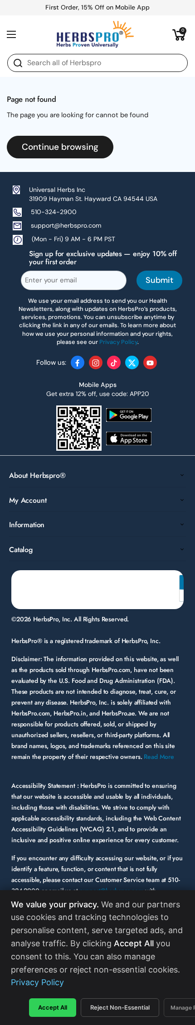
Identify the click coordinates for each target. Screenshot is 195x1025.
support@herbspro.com (66, 225)
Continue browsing (60, 147)
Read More (159, 756)
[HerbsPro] (95, 34)
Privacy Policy (37, 982)
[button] (179, 34)
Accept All (52, 1007)
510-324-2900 (54, 212)
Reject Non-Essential (120, 1007)
